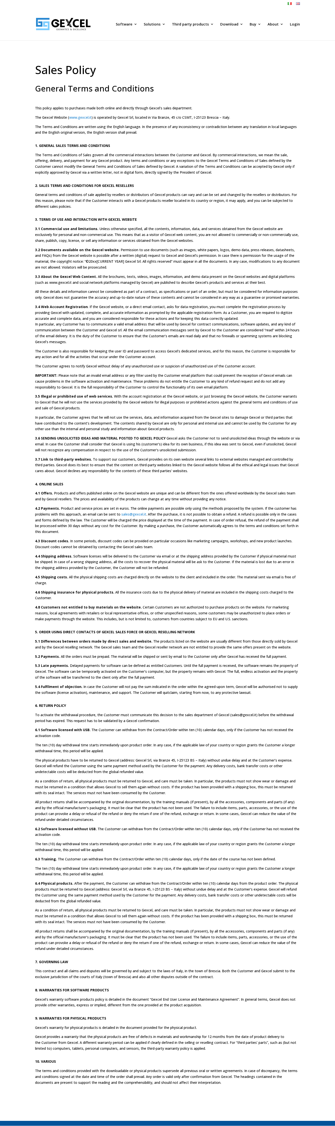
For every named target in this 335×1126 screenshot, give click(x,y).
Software (124, 24)
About (273, 24)
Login (295, 24)
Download (229, 24)
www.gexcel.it (80, 117)
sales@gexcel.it (133, 514)
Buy (253, 24)
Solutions (152, 24)
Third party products (190, 24)
